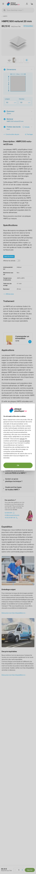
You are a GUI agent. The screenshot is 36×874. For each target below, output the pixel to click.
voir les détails (25, 441)
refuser (22, 439)
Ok (18, 465)
